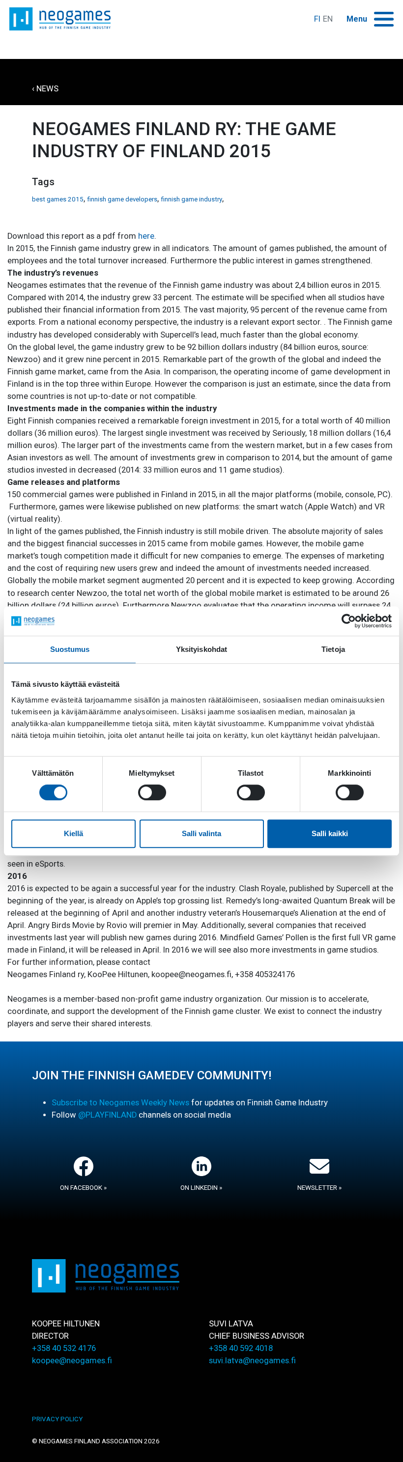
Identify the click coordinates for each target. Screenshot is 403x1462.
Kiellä (73, 833)
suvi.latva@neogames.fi (252, 1360)
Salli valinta (201, 833)
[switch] (152, 792)
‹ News (45, 88)
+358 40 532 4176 (64, 1348)
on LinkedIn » (201, 1187)
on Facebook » (83, 1187)
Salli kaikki (330, 833)
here (146, 236)
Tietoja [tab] (333, 649)
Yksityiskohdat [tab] (201, 649)
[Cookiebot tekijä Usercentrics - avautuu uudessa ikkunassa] (349, 621)
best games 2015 (58, 199)
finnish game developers (122, 199)
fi (317, 19)
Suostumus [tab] (70, 649)
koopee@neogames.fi (72, 1360)
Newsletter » (319, 1187)
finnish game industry (191, 199)
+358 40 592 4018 (241, 1348)
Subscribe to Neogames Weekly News (120, 1102)
